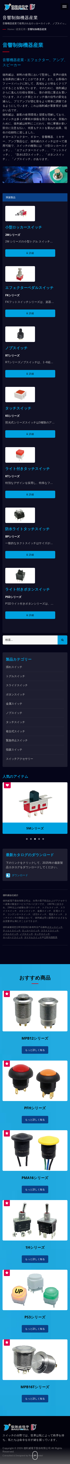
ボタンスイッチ (15, 694)
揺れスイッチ (14, 667)
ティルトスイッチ (12, 930)
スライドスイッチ (17, 685)
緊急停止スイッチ (17, 740)
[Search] (62, 640)
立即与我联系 (50, 937)
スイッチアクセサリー (19, 758)
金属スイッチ (14, 703)
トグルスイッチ (15, 676)
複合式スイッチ (15, 731)
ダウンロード (19, 875)
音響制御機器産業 (37, 29)
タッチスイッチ (15, 722)
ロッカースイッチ (31, 930)
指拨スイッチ (14, 749)
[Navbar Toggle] (64, 6)
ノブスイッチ (14, 712)
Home (10, 29)
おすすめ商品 (35, 977)
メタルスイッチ (10, 934)
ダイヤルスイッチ (33, 937)
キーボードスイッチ (13, 937)
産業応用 (20, 29)
